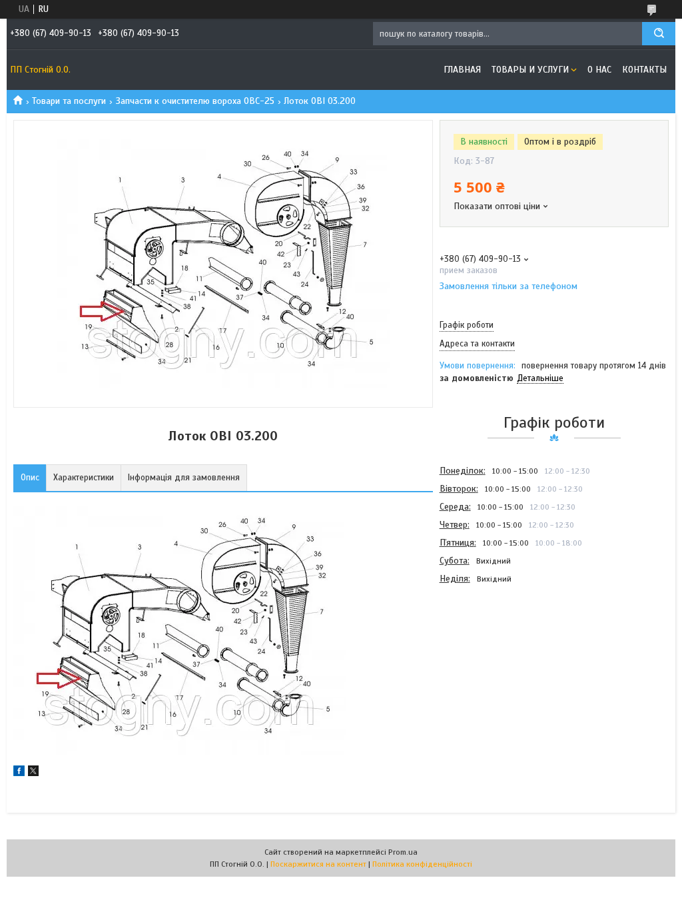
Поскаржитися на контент (318, 864)
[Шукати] (658, 33)
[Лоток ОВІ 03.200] (487, 659)
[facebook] (19, 773)
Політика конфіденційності (422, 864)
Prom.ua (403, 852)
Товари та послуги (69, 101)
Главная (462, 69)
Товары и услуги (530, 69)
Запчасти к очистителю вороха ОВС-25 (195, 101)
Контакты (644, 69)
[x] (33, 773)
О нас (599, 69)
